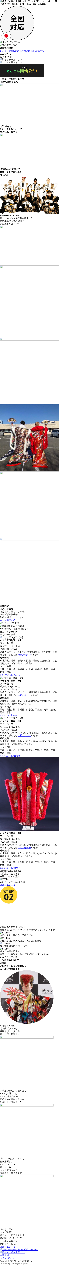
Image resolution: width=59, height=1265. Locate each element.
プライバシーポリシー (11, 1258)
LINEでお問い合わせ (10, 675)
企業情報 (4, 1255)
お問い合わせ (24, 655)
